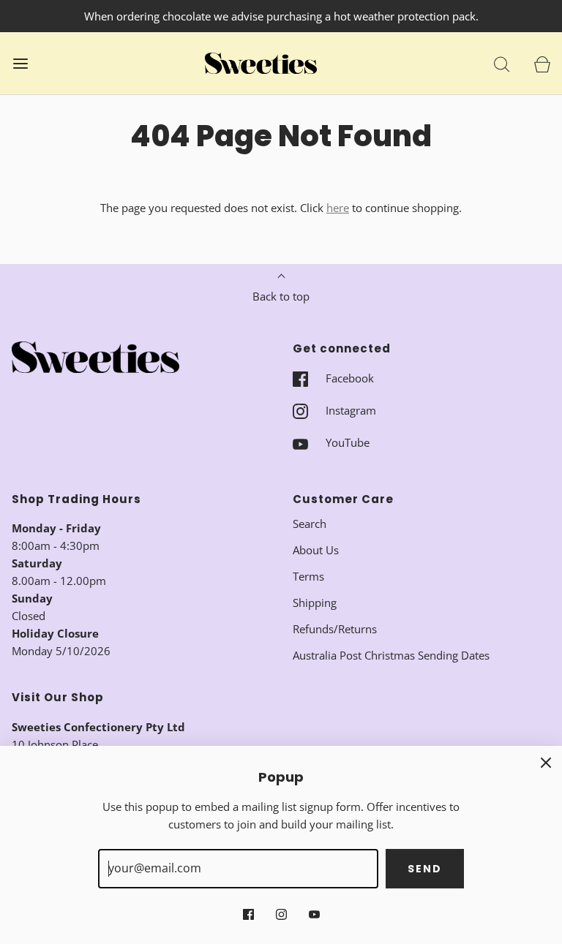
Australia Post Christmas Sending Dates (391, 655)
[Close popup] (546, 762)
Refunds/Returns (335, 629)
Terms (308, 576)
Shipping (315, 602)
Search (309, 523)
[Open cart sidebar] (542, 63)
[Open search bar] (502, 63)
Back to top (281, 296)
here (337, 207)
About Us (316, 550)
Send (425, 868)
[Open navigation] (20, 63)
